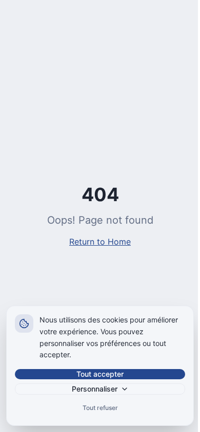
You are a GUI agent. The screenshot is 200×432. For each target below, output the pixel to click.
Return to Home (100, 241)
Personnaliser (94, 388)
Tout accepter (100, 374)
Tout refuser (100, 408)
